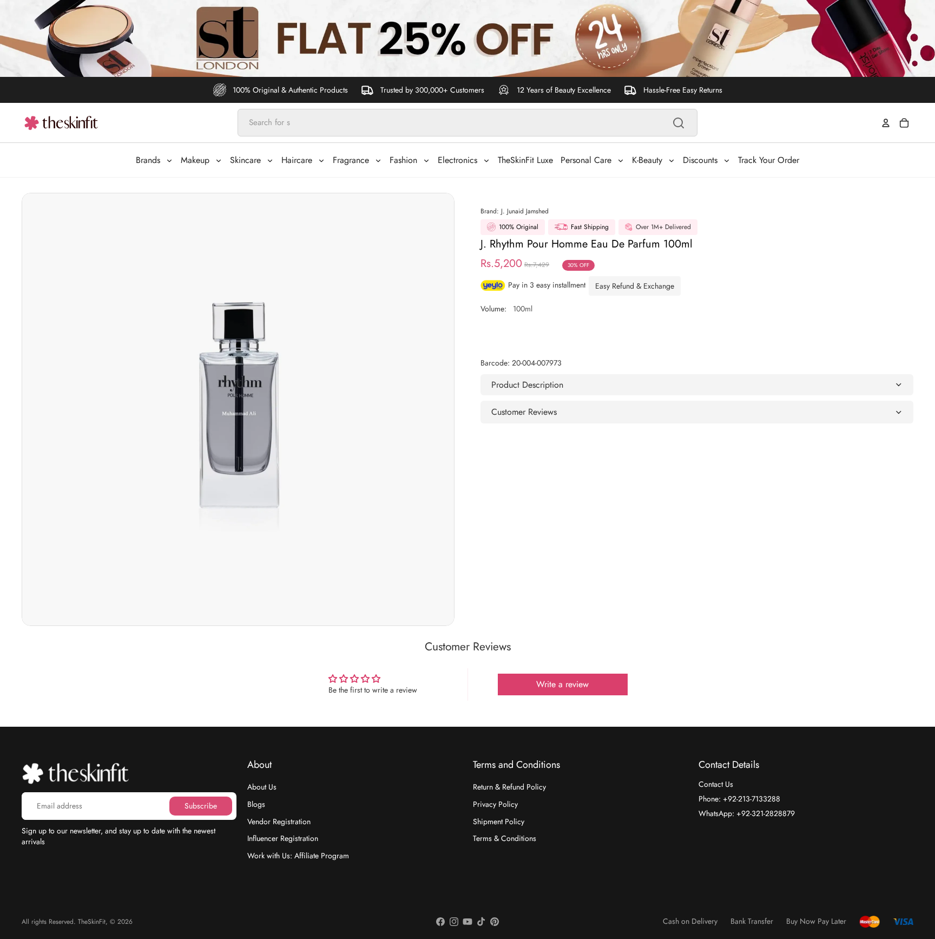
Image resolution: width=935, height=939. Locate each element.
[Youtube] (467, 921)
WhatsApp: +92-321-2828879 (747, 812)
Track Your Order (768, 160)
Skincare (245, 160)
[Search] (678, 123)
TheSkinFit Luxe (525, 160)
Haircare (296, 160)
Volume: (506, 308)
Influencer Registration (282, 838)
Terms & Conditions (504, 838)
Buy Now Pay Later (816, 921)
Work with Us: (298, 855)
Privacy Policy (495, 804)
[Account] (886, 123)
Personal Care (586, 160)
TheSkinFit (92, 922)
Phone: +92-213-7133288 (739, 798)
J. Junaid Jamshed (525, 211)
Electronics (457, 160)
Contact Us (716, 784)
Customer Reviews (524, 412)
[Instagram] (454, 921)
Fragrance (351, 160)
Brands (148, 160)
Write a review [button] (562, 684)
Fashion (403, 160)
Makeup (195, 160)
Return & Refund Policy (509, 786)
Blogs (256, 804)
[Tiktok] (481, 921)
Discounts (700, 160)
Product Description (527, 385)
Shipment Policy (498, 821)
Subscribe (201, 805)
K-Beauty (647, 160)
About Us (261, 786)
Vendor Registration (279, 821)
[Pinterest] (494, 921)
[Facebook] (440, 921)
